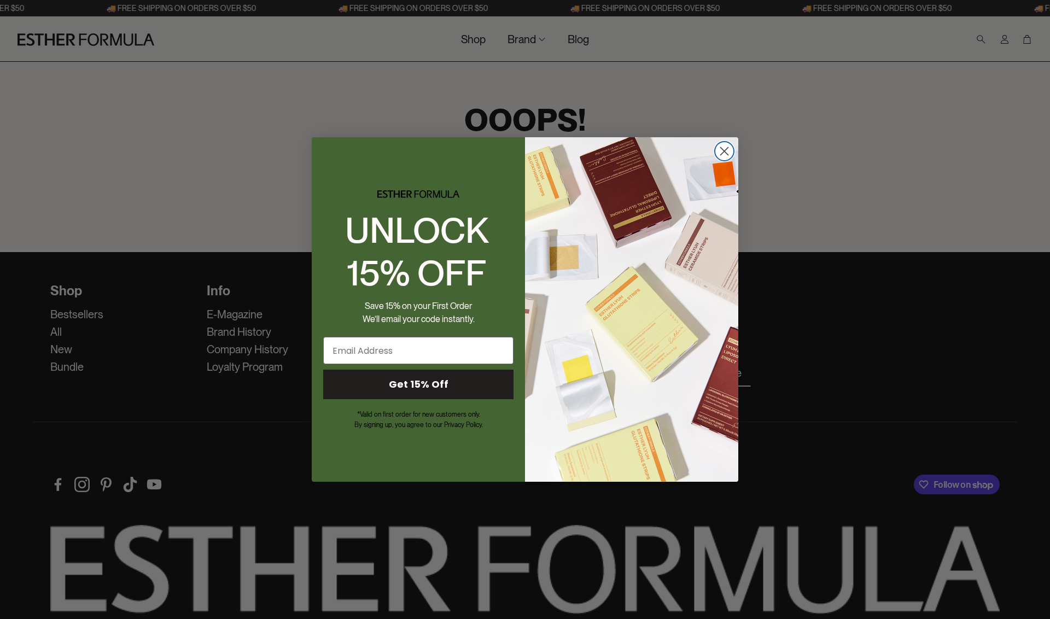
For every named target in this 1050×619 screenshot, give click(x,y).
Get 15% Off (418, 384)
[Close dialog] (724, 151)
